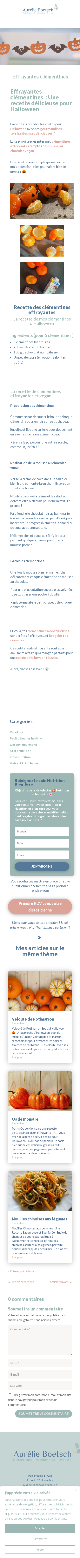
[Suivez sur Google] (39, 937)
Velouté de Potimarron (33, 1019)
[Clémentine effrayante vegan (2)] (42, 255)
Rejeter (40, 1549)
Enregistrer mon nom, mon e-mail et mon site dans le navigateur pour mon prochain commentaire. (39, 1399)
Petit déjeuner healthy (26, 738)
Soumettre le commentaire (43, 1413)
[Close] (76, 1489)
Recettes (16, 732)
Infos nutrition (20, 757)
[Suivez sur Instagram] (31, 937)
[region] (40, 1522)
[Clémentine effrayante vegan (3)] (42, 292)
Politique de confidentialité (50, 1518)
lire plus (17, 1057)
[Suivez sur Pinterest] (47, 937)
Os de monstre (25, 1119)
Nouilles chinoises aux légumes (39, 1219)
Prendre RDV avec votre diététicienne (40, 906)
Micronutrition (20, 750)
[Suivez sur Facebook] (23, 937)
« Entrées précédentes (22, 1271)
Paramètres (40, 1539)
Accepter (40, 1528)
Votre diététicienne (24, 763)
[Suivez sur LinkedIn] (54, 937)
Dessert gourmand (23, 744)
